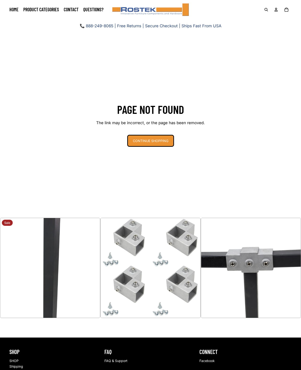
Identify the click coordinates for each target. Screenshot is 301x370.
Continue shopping (150, 141)
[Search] (266, 9)
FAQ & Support (115, 361)
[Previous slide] (7, 268)
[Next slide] (93, 268)
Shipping (16, 366)
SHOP (14, 361)
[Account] (276, 9)
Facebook (207, 361)
